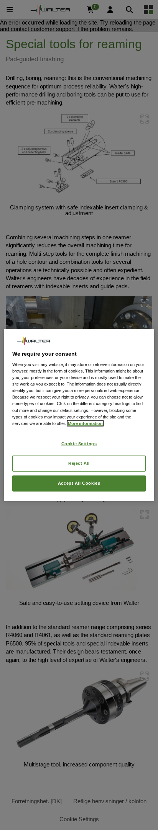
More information (85, 423)
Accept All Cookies (79, 482)
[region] (79, 415)
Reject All (79, 463)
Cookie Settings (79, 443)
